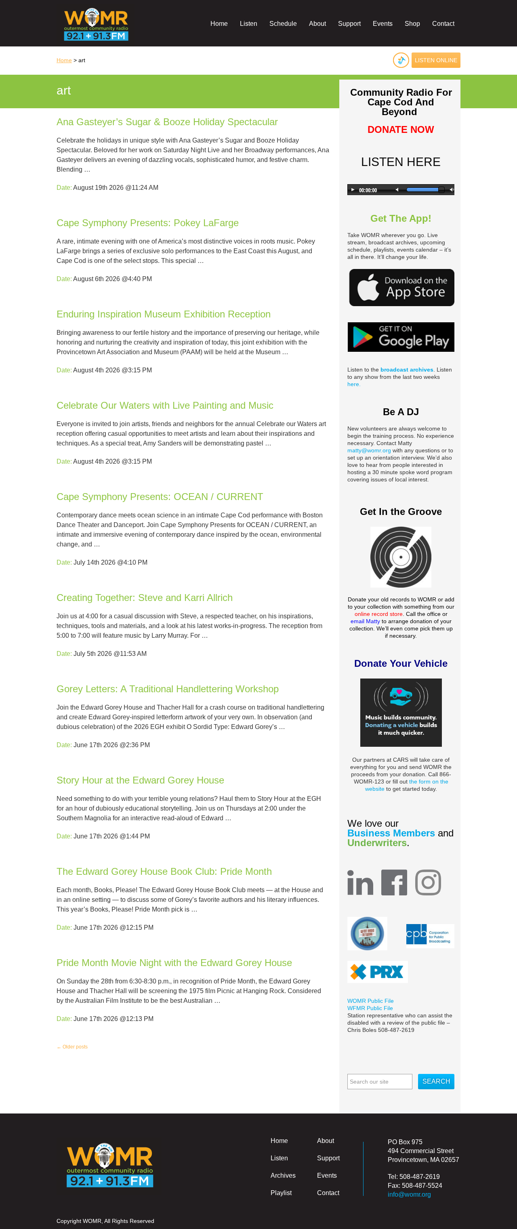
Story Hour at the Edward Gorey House (140, 780)
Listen (248, 23)
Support (349, 23)
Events (383, 23)
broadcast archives (406, 369)
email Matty (365, 621)
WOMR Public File (370, 1001)
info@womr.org (409, 1194)
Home (219, 23)
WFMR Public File (370, 1008)
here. (354, 384)
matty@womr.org (369, 450)
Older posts (72, 1047)
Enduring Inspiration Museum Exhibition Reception (164, 314)
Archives (283, 1175)
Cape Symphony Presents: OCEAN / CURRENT (160, 496)
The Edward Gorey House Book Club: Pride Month (164, 871)
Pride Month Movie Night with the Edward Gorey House (174, 962)
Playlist (281, 1192)
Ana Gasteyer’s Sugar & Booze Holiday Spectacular (167, 121)
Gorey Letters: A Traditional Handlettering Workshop (168, 688)
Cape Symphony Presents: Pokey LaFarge (148, 222)
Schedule (283, 23)
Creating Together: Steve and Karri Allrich (145, 597)
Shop (412, 23)
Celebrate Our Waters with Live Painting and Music (165, 405)
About (317, 23)
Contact (443, 23)
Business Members (392, 833)
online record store (379, 614)
